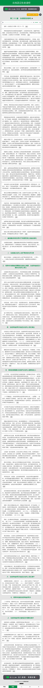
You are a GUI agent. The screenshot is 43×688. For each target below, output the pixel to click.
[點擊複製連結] (32, 18)
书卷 (4, 686)
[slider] (17, 22)
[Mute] (34, 22)
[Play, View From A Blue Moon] (3, 22)
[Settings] (40, 22)
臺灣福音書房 (25, 681)
